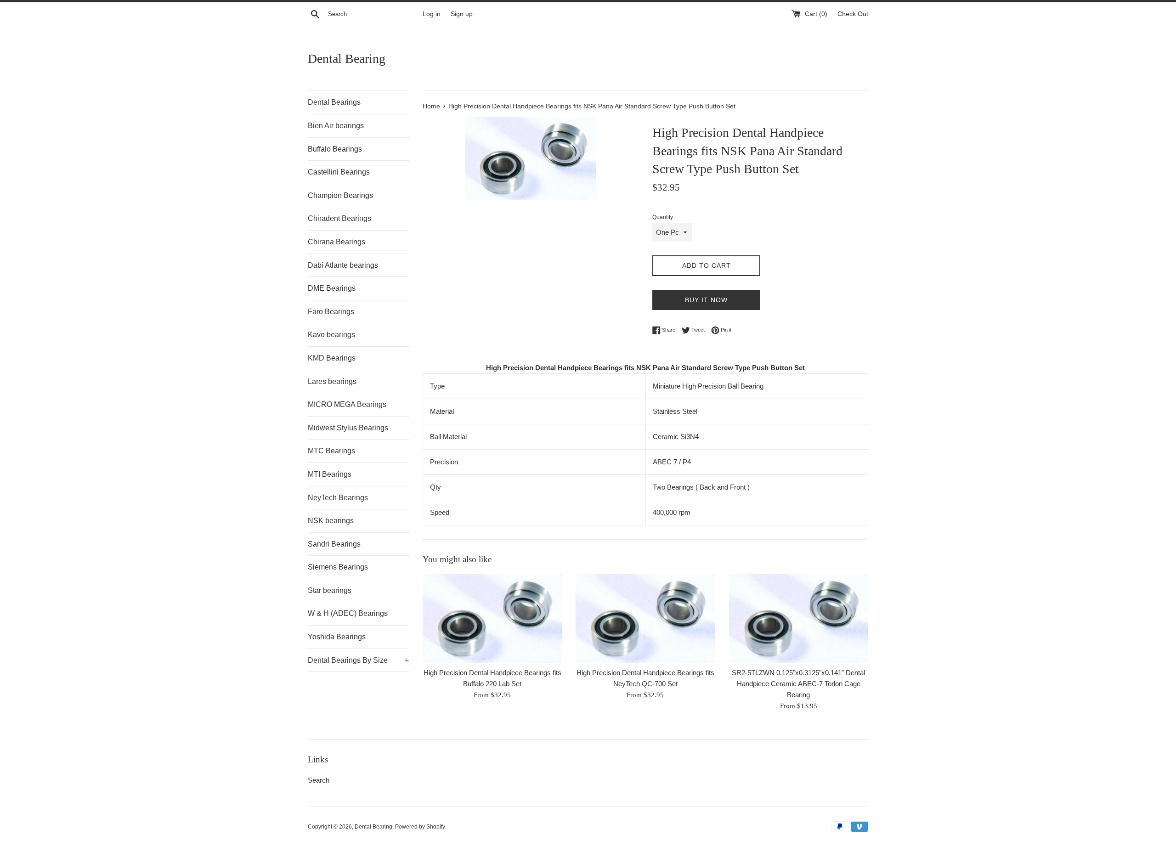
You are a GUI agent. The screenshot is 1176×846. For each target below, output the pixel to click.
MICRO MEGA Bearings (347, 404)
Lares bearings (332, 381)
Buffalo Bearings (335, 149)
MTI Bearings (329, 474)
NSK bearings (331, 521)
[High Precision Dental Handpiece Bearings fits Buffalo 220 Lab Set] (492, 618)
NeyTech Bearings (338, 498)
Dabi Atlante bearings (343, 265)
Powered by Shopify (420, 826)
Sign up (462, 14)
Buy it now (706, 300)
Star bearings (329, 590)
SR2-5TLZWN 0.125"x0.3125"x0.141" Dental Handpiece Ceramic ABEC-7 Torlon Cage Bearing (798, 684)
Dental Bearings (334, 102)
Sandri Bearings (334, 544)
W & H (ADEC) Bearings (348, 613)
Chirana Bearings (336, 242)
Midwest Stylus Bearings (348, 428)
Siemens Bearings (338, 567)
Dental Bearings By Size (358, 660)
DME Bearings (332, 288)
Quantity (662, 217)
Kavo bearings (331, 334)
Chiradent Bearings (339, 218)
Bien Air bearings (336, 126)
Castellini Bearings (339, 172)
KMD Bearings (332, 358)
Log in (432, 14)
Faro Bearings (331, 312)
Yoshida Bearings (337, 637)
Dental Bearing (346, 58)
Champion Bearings (340, 195)
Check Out (852, 14)
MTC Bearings (331, 451)
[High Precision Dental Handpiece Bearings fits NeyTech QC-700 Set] (645, 618)
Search (318, 780)
